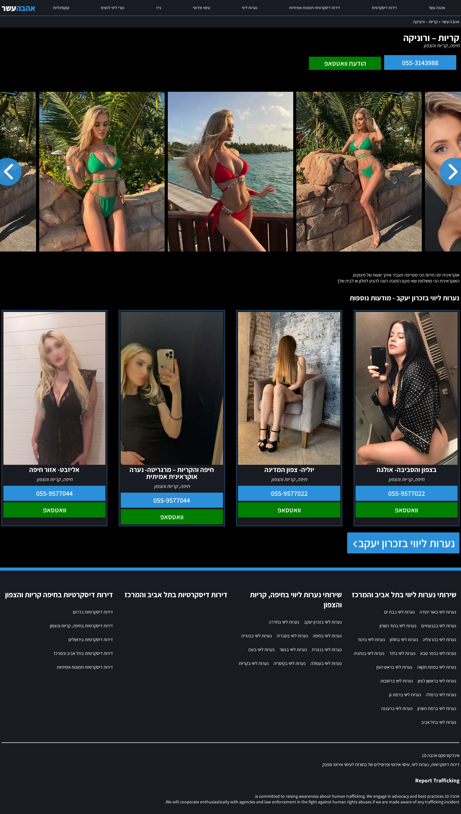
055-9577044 (171, 500)
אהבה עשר (437, 7)
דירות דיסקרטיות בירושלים (90, 639)
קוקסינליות (61, 7)
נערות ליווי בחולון (404, 639)
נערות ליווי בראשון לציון (437, 681)
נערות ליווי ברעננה (397, 708)
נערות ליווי (249, 7)
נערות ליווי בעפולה (326, 663)
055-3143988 (420, 62)
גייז (158, 7)
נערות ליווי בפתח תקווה (436, 667)
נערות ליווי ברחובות (396, 681)
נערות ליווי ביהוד (371, 639)
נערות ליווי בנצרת (327, 649)
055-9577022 (406, 493)
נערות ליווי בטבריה (292, 636)
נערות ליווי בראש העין (394, 667)
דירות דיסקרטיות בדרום (93, 612)
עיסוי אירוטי (201, 7)
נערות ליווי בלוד (402, 653)
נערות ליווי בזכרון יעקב (406, 543)
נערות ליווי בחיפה (327, 636)
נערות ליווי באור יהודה (438, 612)
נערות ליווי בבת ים (399, 612)
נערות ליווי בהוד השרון (397, 626)
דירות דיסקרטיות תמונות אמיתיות (314, 7)
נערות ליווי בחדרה (284, 622)
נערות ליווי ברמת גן (405, 694)
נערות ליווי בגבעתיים (438, 626)
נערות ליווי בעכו (261, 649)
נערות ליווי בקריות (254, 663)
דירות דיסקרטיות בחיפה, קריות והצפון (81, 626)
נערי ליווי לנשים (113, 7)
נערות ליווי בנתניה (369, 653)
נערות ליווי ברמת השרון (436, 708)
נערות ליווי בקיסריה (289, 663)
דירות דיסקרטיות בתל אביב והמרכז (83, 653)
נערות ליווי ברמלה (441, 694)
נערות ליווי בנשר (293, 649)
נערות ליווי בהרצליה (439, 639)
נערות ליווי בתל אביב (438, 722)
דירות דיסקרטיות (384, 7)
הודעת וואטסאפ (345, 63)
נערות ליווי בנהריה (256, 636)
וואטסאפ (406, 510)
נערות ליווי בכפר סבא (438, 653)
